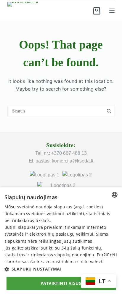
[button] (61, 269)
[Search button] (108, 111)
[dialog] (61, 241)
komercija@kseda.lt (72, 160)
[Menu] (112, 10)
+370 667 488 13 (69, 153)
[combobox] (55, 111)
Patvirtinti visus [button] (61, 283)
